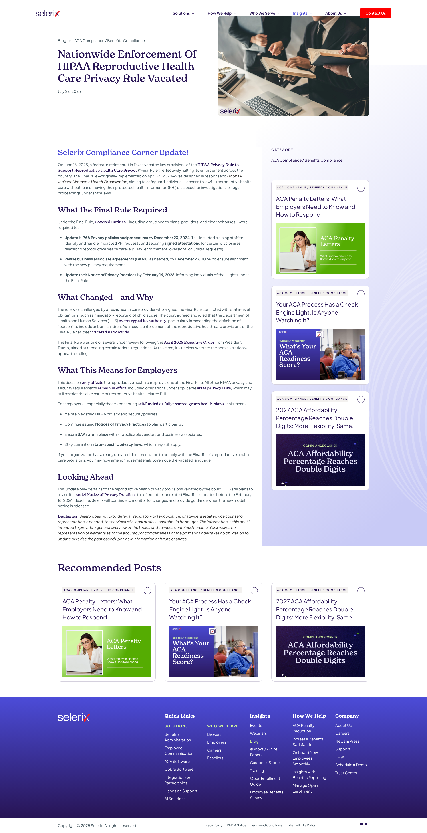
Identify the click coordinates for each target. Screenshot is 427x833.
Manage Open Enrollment (305, 788)
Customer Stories (266, 762)
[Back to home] (48, 13)
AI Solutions (175, 798)
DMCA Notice (236, 825)
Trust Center (346, 772)
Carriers (214, 750)
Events (256, 725)
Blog (254, 741)
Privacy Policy (212, 825)
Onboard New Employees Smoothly (305, 758)
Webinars (258, 733)
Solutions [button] (181, 13)
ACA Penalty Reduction (303, 728)
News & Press (347, 741)
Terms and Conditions (266, 825)
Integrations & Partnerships (177, 780)
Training (257, 770)
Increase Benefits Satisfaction (308, 741)
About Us (343, 725)
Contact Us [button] (375, 13)
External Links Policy (301, 825)
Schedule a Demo (351, 764)
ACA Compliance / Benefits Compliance (306, 160)
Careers (342, 733)
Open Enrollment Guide (265, 781)
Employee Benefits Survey (267, 795)
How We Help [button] (220, 13)
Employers (216, 742)
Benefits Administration (178, 737)
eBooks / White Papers (263, 752)
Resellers (215, 758)
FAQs (340, 756)
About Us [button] (333, 13)
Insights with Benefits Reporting (309, 774)
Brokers (214, 734)
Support (342, 749)
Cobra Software (179, 769)
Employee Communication (179, 750)
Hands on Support (181, 790)
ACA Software (177, 761)
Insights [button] (300, 13)
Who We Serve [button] (262, 13)
